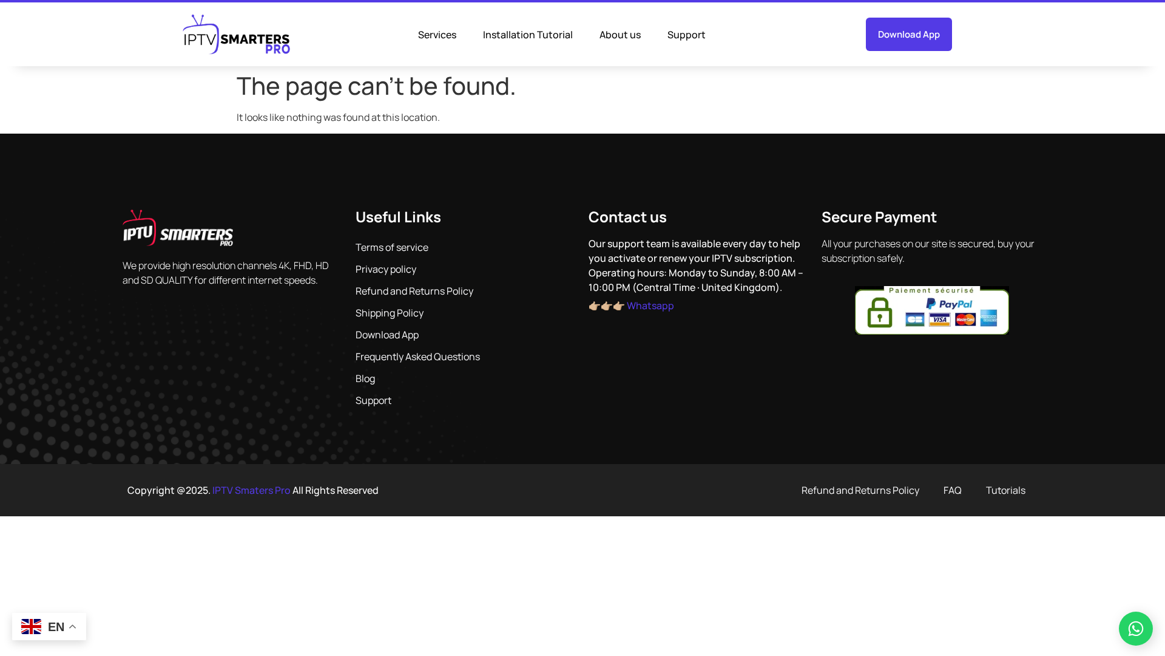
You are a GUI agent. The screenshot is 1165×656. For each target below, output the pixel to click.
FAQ (953, 490)
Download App (387, 334)
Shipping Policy (390, 312)
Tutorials (1005, 490)
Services (437, 34)
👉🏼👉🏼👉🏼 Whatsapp (631, 305)
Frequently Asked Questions (418, 356)
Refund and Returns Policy (414, 291)
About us (620, 34)
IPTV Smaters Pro (251, 490)
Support (686, 34)
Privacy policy (386, 269)
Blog (365, 378)
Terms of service (392, 247)
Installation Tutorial (528, 34)
